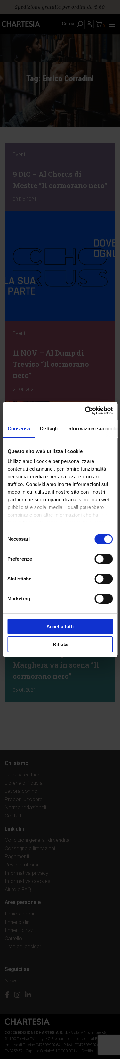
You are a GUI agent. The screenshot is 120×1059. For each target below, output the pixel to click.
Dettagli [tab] (49, 428)
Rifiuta (60, 644)
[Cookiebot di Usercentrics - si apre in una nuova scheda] (85, 410)
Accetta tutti (60, 626)
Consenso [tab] (18, 428)
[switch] (103, 559)
